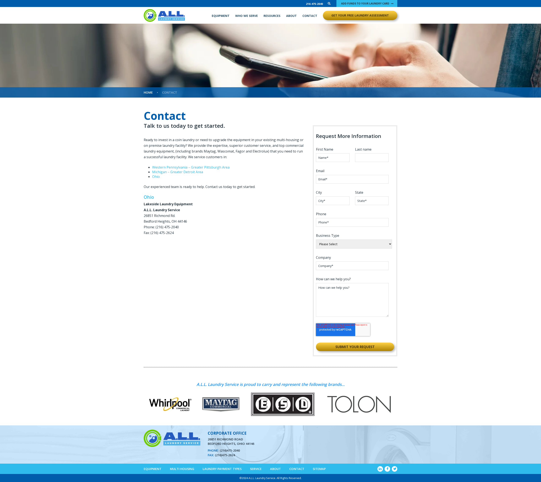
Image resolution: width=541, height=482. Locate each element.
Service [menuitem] (256, 469)
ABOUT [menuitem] (291, 16)
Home (148, 92)
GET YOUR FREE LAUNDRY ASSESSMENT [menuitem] (360, 15)
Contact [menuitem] (296, 469)
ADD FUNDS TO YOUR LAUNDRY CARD (365, 3)
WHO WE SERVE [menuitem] (246, 16)
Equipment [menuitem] (152, 469)
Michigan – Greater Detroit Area (177, 172)
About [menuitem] (275, 469)
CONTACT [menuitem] (309, 16)
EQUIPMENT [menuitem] (221, 16)
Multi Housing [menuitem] (182, 469)
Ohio (156, 176)
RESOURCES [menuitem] (272, 16)
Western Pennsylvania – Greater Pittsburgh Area (191, 167)
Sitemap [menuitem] (319, 469)
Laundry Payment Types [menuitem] (222, 469)
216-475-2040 (314, 4)
